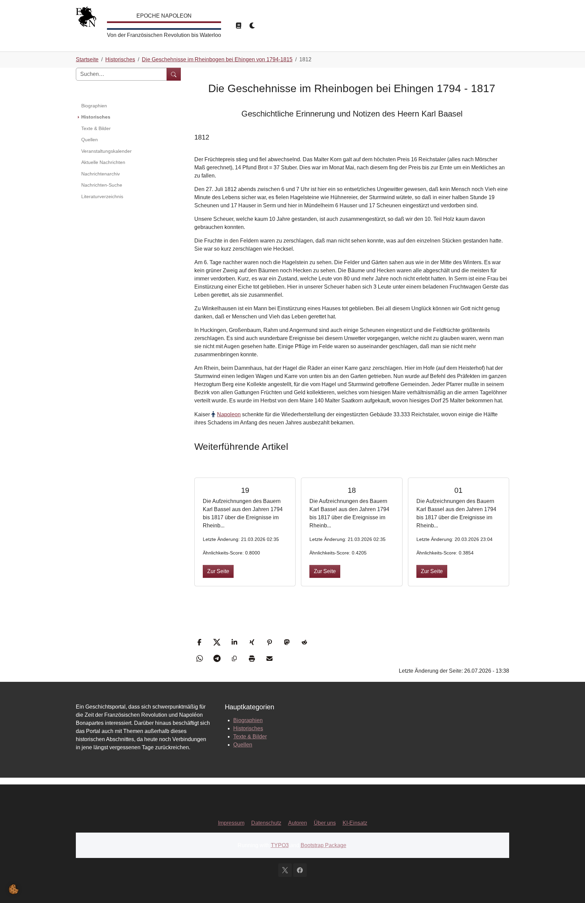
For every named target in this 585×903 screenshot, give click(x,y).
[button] (200, 642)
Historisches (248, 728)
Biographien (248, 720)
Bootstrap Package (323, 845)
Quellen (242, 745)
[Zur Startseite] (86, 18)
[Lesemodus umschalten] (238, 26)
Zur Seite (218, 571)
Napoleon (229, 414)
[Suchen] (174, 74)
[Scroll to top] (570, 888)
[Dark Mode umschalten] (252, 26)
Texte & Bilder (250, 736)
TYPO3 (280, 845)
